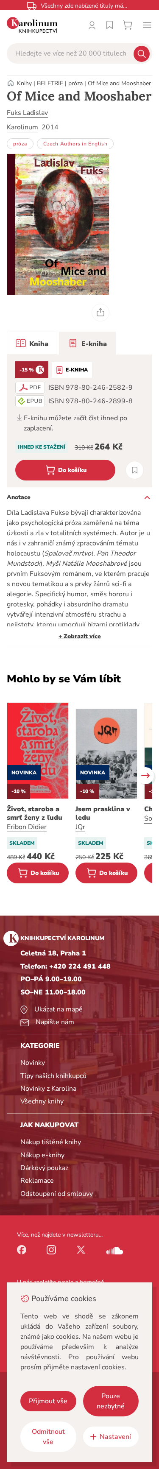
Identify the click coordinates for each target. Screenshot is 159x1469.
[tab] (32, 343)
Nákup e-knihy (42, 1155)
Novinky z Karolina (48, 1088)
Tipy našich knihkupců (53, 1076)
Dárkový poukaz (44, 1168)
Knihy (24, 83)
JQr (80, 827)
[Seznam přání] (109, 25)
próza (75, 83)
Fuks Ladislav (27, 112)
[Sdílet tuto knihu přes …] (100, 312)
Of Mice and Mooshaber (119, 83)
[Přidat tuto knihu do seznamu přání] (135, 470)
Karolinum (22, 127)
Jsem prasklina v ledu (102, 813)
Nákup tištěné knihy (50, 1142)
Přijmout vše (48, 1401)
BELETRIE (50, 83)
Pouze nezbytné (111, 1401)
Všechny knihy (42, 1101)
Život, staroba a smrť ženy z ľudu (34, 813)
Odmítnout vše (48, 1437)
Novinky (32, 1062)
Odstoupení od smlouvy (56, 1193)
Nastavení (115, 1436)
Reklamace (37, 1180)
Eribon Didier (27, 827)
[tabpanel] (79, 421)
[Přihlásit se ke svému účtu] (92, 25)
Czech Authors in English (75, 143)
